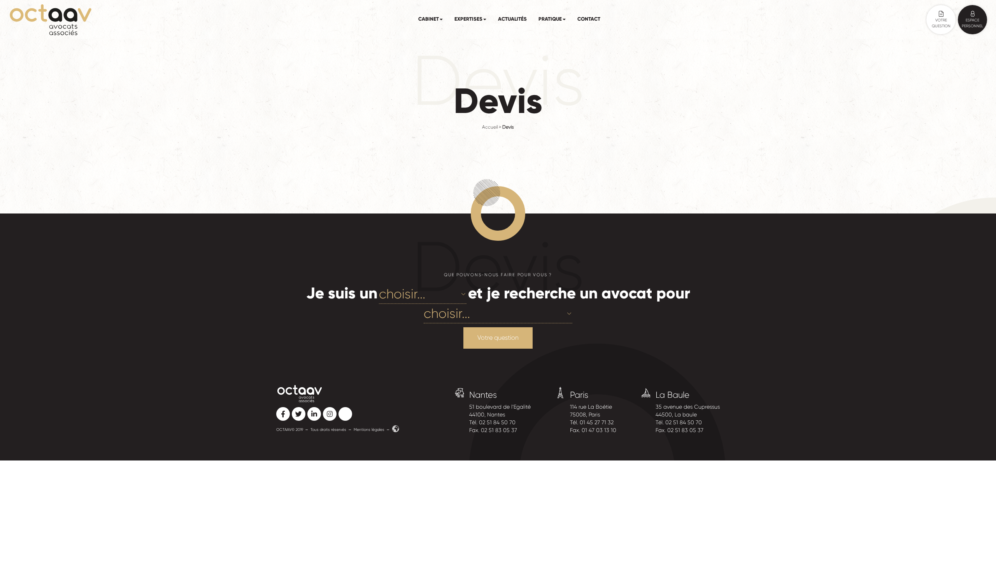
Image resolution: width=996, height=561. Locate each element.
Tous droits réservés (328, 429)
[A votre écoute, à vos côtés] (50, 19)
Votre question (498, 337)
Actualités (512, 19)
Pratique (550, 19)
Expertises (468, 19)
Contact (588, 19)
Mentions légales (369, 429)
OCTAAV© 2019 (289, 429)
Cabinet (428, 19)
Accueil (490, 127)
